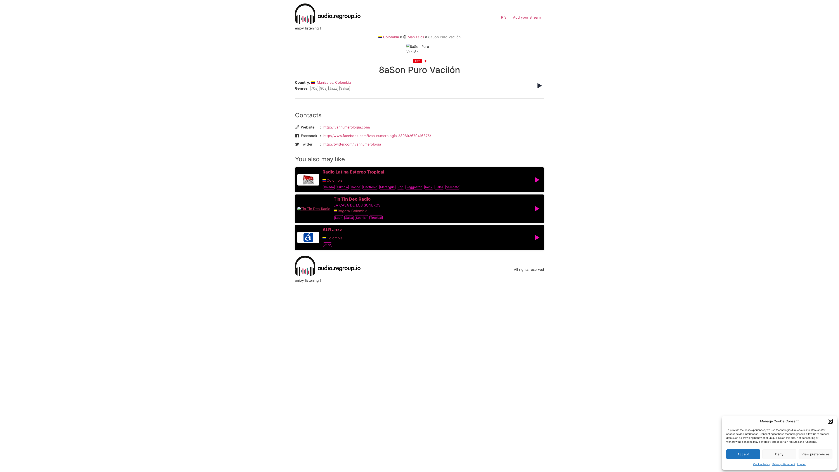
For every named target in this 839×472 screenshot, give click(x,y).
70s (314, 88)
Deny (779, 454)
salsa (344, 88)
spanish (361, 217)
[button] (830, 421)
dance (355, 187)
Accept (743, 454)
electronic (370, 187)
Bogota (344, 211)
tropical (376, 217)
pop (400, 187)
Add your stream (527, 17)
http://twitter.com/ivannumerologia (352, 144)
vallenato (452, 187)
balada (329, 187)
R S (503, 17)
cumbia (342, 187)
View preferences (815, 454)
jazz (333, 88)
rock (428, 187)
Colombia (391, 37)
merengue (387, 187)
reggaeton (414, 187)
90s (323, 88)
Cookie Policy (761, 464)
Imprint (801, 464)
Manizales (416, 37)
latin (338, 217)
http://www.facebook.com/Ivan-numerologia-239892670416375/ (377, 136)
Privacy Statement (783, 464)
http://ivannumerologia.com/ (346, 127)
